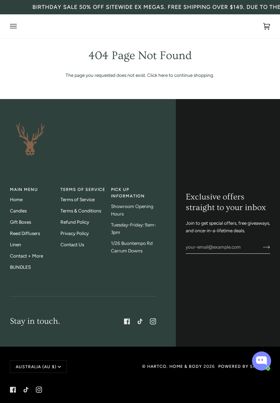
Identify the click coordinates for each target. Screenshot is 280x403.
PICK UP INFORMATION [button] (128, 193)
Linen (15, 244)
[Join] (261, 246)
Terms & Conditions (80, 210)
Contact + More (26, 256)
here (163, 75)
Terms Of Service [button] (82, 189)
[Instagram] (153, 321)
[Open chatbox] (261, 361)
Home (16, 199)
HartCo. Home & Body (174, 366)
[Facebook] (127, 321)
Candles (18, 210)
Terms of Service (77, 199)
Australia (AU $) (36, 366)
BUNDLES (20, 267)
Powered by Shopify (244, 366)
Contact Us (72, 244)
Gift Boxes (20, 222)
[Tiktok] (140, 321)
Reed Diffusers (25, 233)
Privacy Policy (74, 233)
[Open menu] (20, 26)
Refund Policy (74, 222)
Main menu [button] (24, 189)
